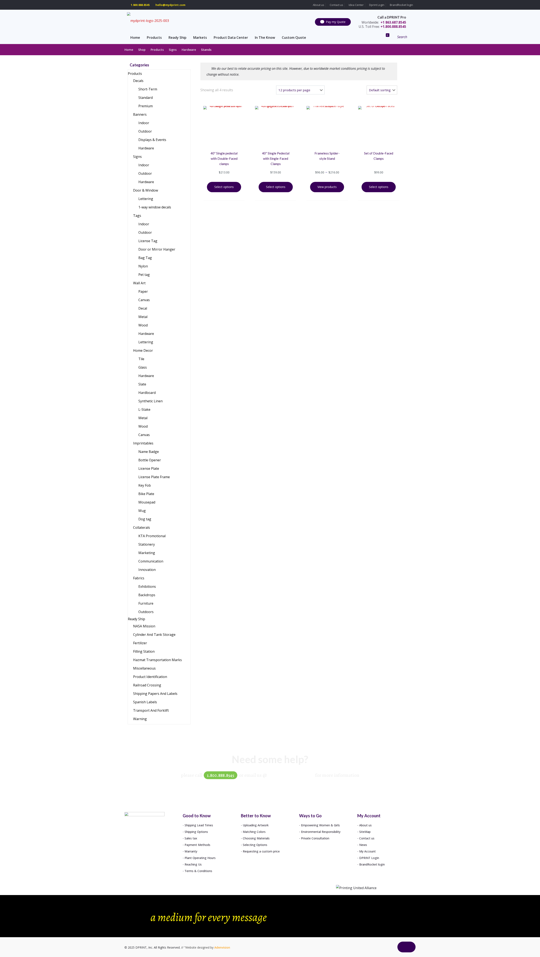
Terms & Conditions (198, 871)
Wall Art (139, 283)
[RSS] (389, 950)
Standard (145, 97)
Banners (140, 114)
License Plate (148, 468)
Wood (143, 325)
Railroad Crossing (147, 685)
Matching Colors (254, 832)
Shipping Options (196, 832)
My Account (367, 851)
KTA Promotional (152, 536)
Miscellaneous (144, 668)
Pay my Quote (336, 22)
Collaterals (141, 527)
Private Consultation (315, 838)
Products (157, 50)
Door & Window (145, 190)
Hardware (189, 50)
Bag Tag (145, 257)
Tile (141, 359)
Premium (145, 106)
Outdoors (146, 611)
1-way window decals (154, 207)
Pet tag (144, 274)
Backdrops (146, 595)
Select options (224, 187)
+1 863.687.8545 (384, 22)
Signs (173, 50)
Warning (140, 719)
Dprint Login (376, 5)
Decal (142, 308)
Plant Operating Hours (200, 858)
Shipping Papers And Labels (155, 693)
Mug (142, 510)
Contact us (336, 5)
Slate (142, 384)
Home (128, 50)
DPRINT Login (369, 858)
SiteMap (365, 832)
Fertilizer (140, 643)
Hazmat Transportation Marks (157, 660)
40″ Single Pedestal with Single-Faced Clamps (275, 158)
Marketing (146, 552)
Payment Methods (197, 845)
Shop (142, 50)
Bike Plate (146, 493)
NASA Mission (144, 626)
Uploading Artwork (256, 825)
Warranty (191, 851)
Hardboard (147, 392)
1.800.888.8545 (140, 5)
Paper (143, 291)
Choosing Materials (256, 838)
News (363, 845)
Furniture (145, 603)
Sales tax (191, 838)
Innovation (147, 569)
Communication (150, 561)
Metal (142, 316)
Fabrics (138, 578)
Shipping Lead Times (199, 825)
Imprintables (143, 443)
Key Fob (144, 485)
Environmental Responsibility (320, 832)
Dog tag (144, 519)
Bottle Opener (149, 460)
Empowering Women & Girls (320, 825)
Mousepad (146, 502)
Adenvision (222, 947)
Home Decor (143, 350)
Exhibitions (147, 586)
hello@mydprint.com (170, 5)
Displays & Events (152, 139)
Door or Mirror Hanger (156, 249)
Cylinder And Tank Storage (154, 634)
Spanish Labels (145, 702)
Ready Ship (136, 619)
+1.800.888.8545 (382, 26)
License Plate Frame (154, 477)
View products (327, 187)
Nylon (143, 266)
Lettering (145, 198)
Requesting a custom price (261, 851)
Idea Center (356, 5)
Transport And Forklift (151, 710)
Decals (138, 80)
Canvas (144, 300)
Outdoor (145, 131)
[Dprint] (148, 20)
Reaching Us (193, 864)
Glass (142, 367)
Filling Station (144, 651)
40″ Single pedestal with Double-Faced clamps (224, 158)
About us (318, 5)
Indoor (143, 123)
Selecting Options (255, 845)
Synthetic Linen (150, 401)
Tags (137, 215)
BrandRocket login (401, 5)
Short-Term (147, 89)
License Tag (147, 241)
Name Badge (148, 451)
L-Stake (144, 409)
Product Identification (150, 676)
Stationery (146, 544)
